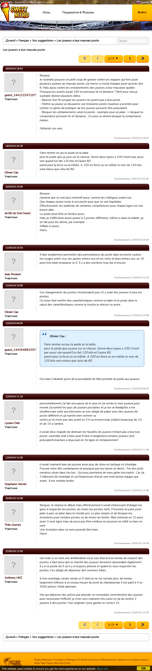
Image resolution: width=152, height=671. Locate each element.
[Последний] (142, 59)
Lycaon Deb (12, 423)
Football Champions (89, 659)
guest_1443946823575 (21, 350)
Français (24, 40)
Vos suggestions (43, 40)
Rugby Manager (43, 659)
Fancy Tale (52, 663)
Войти (142, 12)
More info (102, 668)
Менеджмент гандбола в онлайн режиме (125, 659)
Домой (10, 40)
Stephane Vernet (16, 484)
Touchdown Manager (64, 659)
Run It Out (65, 663)
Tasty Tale (39, 663)
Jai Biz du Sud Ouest (18, 213)
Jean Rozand (13, 274)
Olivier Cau (11, 172)
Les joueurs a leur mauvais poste (78, 40)
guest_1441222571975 (21, 95)
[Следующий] (129, 59)
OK (143, 668)
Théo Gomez (13, 525)
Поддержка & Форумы (78, 12)
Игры (46, 12)
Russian (144, 2)
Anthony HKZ (13, 578)
